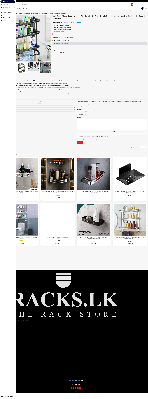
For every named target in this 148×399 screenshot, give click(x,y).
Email (114, 131)
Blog (4, 361)
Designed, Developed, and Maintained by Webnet (138, 392)
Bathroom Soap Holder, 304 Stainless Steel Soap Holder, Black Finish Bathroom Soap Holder (130, 192)
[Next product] (146, 13)
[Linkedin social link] (78, 388)
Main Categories (8, 340)
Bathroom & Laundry (7, 344)
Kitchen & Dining (7, 342)
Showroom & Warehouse (8, 349)
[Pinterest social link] (76, 388)
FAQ (4, 353)
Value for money (80, 109)
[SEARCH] (132, 4)
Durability (79, 111)
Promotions (6, 371)
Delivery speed (80, 114)
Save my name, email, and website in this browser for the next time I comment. (93, 136)
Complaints (6, 369)
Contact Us (6, 338)
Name (78, 131)
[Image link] (76, 380)
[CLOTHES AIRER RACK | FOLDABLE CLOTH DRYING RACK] (57, 220)
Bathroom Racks (70, 50)
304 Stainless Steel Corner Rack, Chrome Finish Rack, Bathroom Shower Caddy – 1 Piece (57, 192)
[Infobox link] (75, 249)
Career (5, 359)
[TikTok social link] (80, 388)
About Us (5, 330)
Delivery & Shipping (7, 367)
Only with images (135, 147)
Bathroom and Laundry (61, 50)
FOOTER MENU (7, 351)
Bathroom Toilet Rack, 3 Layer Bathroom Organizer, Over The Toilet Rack (21, 237)
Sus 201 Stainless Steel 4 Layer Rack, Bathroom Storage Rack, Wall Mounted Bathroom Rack (130, 238)
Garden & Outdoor (7, 345)
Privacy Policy (6, 332)
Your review (79, 117)
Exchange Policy (7, 334)
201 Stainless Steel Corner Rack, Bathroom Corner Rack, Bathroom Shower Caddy (21, 192)
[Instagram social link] (74, 388)
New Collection (6, 355)
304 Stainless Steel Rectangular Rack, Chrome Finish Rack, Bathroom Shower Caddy (94, 192)
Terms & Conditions (7, 336)
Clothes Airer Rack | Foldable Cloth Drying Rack (57, 237)
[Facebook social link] (71, 388)
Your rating (79, 106)
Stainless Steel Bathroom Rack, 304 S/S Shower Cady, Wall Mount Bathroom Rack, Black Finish (93, 238)
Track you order (7, 365)
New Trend (6, 357)
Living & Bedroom (7, 347)
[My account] (131, 8)
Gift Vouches (6, 373)
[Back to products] (145, 13)
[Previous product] (143, 13)
